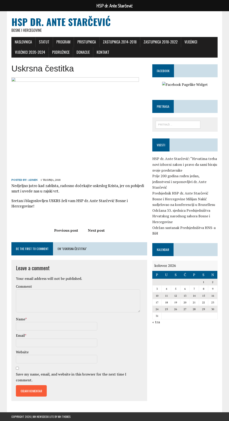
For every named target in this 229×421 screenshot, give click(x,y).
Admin (33, 179)
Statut (44, 42)
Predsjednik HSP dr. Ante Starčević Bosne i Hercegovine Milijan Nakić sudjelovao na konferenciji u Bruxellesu (183, 199)
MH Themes (64, 417)
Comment (24, 286)
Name (20, 319)
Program (63, 42)
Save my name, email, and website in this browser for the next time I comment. (71, 377)
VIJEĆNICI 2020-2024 (30, 52)
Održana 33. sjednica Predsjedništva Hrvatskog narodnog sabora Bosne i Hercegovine (181, 216)
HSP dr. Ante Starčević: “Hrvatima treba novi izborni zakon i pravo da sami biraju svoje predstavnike (184, 164)
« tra (156, 322)
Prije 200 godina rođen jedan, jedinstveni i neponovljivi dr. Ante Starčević (179, 181)
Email (20, 335)
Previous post (66, 230)
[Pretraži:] (178, 125)
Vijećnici (190, 42)
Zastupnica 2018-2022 (161, 42)
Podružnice (61, 52)
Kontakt (103, 52)
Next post (96, 230)
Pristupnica (86, 42)
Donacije (83, 52)
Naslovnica (23, 42)
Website (22, 352)
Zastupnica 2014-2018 (120, 42)
